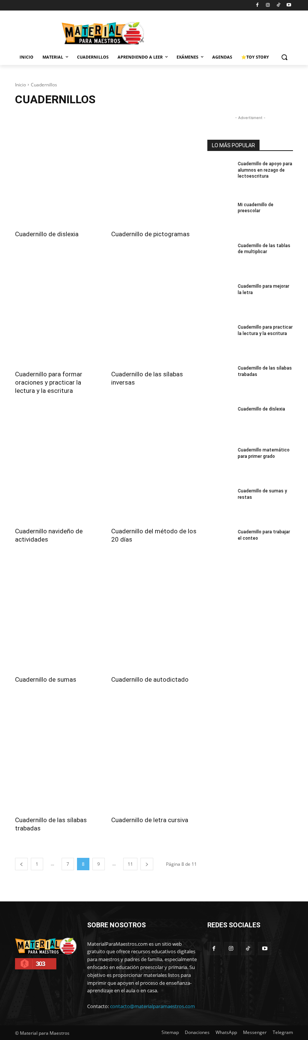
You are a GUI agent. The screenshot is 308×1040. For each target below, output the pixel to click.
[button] (284, 57)
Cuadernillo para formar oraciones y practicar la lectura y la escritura (48, 382)
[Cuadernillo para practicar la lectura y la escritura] (220, 341)
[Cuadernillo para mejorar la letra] (220, 300)
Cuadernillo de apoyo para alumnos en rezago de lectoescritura (265, 170)
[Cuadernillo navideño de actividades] (58, 466)
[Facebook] (257, 5)
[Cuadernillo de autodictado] (154, 614)
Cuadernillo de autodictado (150, 679)
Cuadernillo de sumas (45, 679)
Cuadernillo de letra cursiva (149, 820)
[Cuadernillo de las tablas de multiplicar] (220, 259)
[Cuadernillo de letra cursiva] (154, 755)
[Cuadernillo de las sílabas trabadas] (58, 755)
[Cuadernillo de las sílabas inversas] (154, 309)
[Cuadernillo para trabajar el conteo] (220, 545)
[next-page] (146, 864)
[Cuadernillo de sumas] (58, 614)
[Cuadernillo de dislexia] (58, 169)
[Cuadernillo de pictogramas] (154, 169)
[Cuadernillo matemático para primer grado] (220, 463)
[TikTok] (278, 5)
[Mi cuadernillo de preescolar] (220, 218)
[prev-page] (21, 864)
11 (130, 864)
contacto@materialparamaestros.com (152, 1006)
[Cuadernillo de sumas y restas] (220, 504)
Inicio (20, 85)
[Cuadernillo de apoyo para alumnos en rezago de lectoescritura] (220, 177)
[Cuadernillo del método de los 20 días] (154, 466)
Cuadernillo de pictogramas (150, 234)
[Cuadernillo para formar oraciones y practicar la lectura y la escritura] (58, 309)
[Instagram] (268, 5)
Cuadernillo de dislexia (47, 234)
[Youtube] (288, 5)
